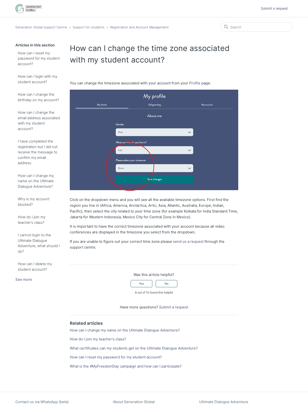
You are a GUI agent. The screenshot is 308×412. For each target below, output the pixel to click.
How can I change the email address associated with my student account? (39, 120)
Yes (141, 283)
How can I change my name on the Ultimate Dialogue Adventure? (36, 181)
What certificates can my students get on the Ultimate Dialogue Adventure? (134, 348)
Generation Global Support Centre (41, 27)
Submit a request (274, 8)
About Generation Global (134, 402)
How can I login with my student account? (37, 79)
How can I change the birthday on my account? (38, 97)
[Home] (28, 8)
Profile (194, 83)
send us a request (188, 241)
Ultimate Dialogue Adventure (223, 402)
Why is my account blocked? (33, 202)
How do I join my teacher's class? (31, 220)
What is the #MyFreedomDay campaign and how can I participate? (126, 366)
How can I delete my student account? (35, 267)
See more (23, 279)
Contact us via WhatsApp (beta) (42, 402)
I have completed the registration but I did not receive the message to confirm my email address (38, 152)
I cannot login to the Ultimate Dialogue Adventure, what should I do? (39, 243)
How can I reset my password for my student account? (39, 58)
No (166, 283)
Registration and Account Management (139, 27)
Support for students (88, 27)
